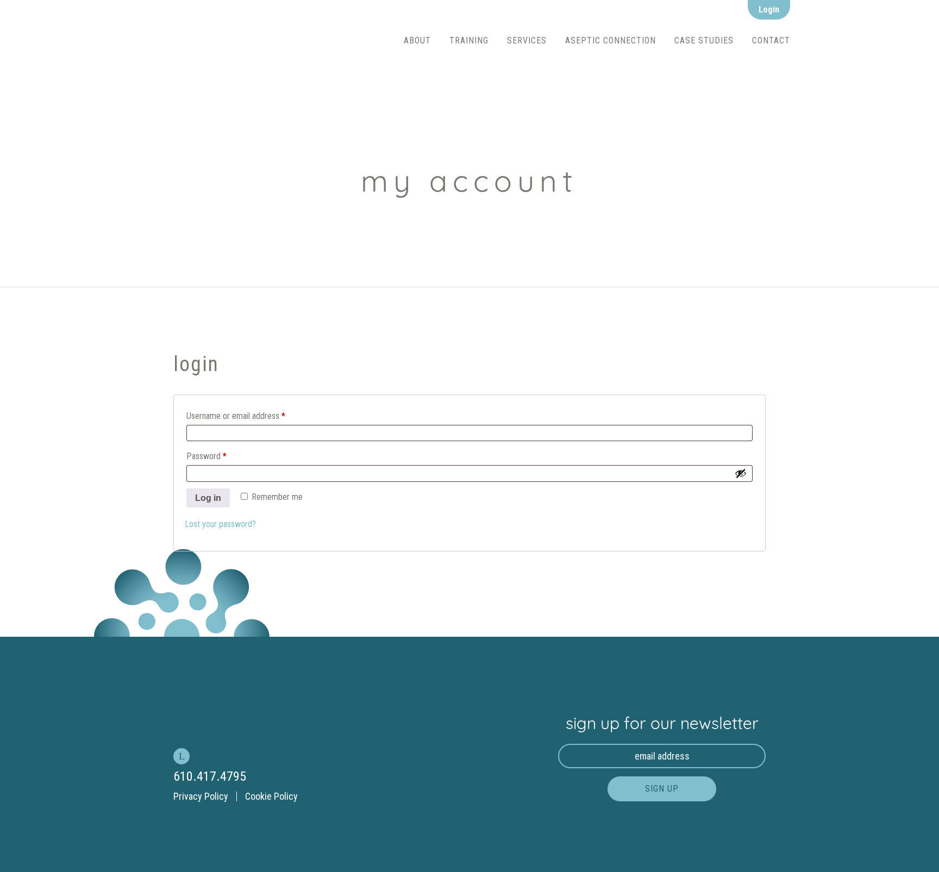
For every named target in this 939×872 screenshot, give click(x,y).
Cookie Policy (271, 796)
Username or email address (235, 414)
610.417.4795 (209, 776)
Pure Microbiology (266, 40)
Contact (771, 40)
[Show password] (741, 473)
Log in (208, 498)
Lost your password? (220, 524)
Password (206, 454)
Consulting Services (550, 58)
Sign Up (662, 788)
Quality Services (543, 82)
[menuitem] (417, 41)
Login (769, 9)
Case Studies (704, 40)
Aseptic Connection (610, 40)
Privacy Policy (200, 796)
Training (469, 40)
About (417, 40)
